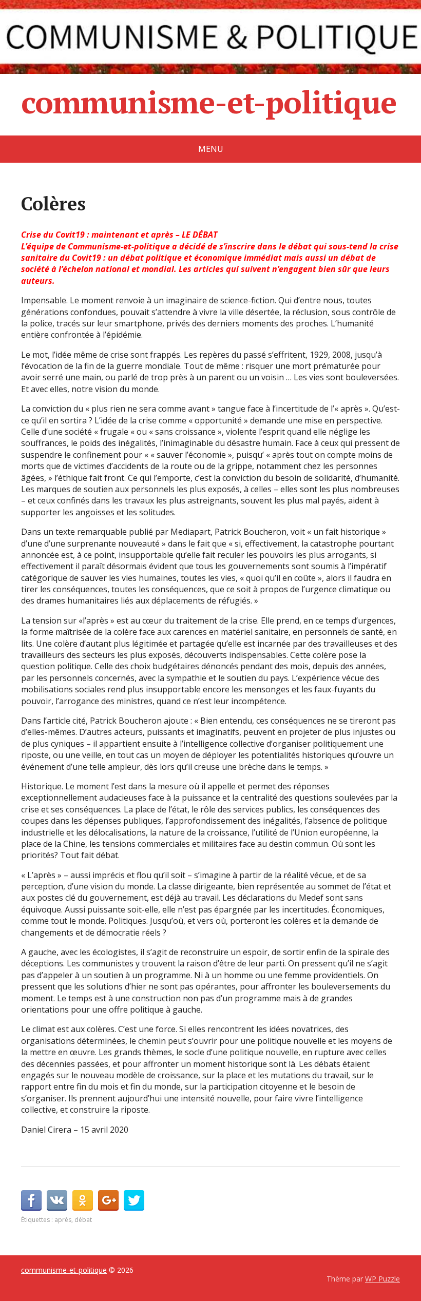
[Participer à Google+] (108, 1200)
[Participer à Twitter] (134, 1200)
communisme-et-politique (208, 102)
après (62, 1219)
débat (83, 1219)
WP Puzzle (382, 1279)
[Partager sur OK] (82, 1200)
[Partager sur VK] (57, 1200)
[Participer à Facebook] (31, 1200)
